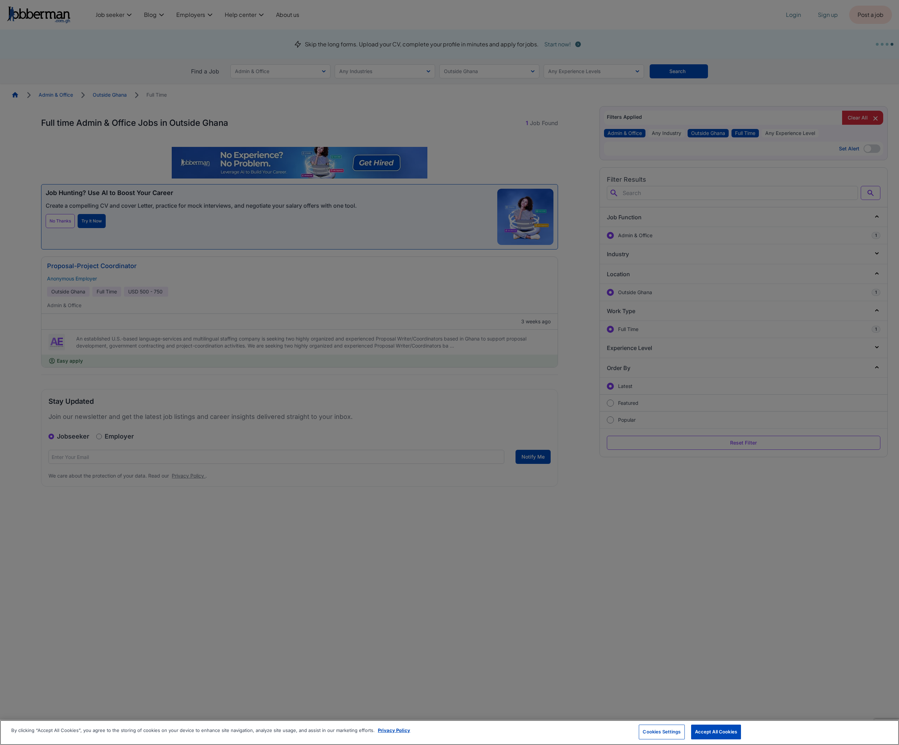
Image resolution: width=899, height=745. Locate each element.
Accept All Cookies (716, 731)
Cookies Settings (662, 731)
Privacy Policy (394, 730)
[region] (449, 732)
